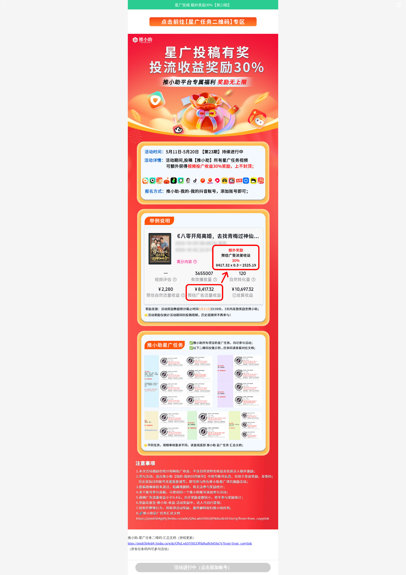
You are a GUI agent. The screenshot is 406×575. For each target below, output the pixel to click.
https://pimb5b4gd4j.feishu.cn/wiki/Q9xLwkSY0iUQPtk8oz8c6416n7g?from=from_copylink (190, 543)
